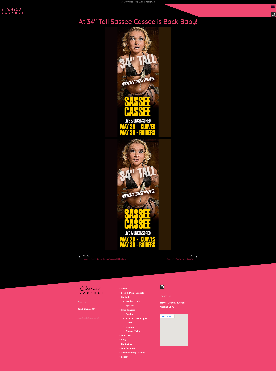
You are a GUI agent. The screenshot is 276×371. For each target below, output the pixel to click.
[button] (273, 6)
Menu (124, 288)
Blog (123, 339)
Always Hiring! (133, 331)
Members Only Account (133, 352)
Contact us (126, 343)
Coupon (130, 326)
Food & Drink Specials (132, 292)
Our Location (128, 348)
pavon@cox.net (86, 308)
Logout (124, 356)
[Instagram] (273, 14)
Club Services (128, 309)
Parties (129, 314)
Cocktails (125, 297)
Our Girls (126, 335)
